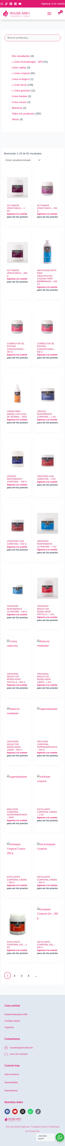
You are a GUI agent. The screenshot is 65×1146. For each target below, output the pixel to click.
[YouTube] (20, 3)
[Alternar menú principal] (49, 13)
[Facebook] (11, 3)
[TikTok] (6, 3)
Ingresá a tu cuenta (17, 214)
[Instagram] (15, 3)
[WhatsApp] (1, 3)
